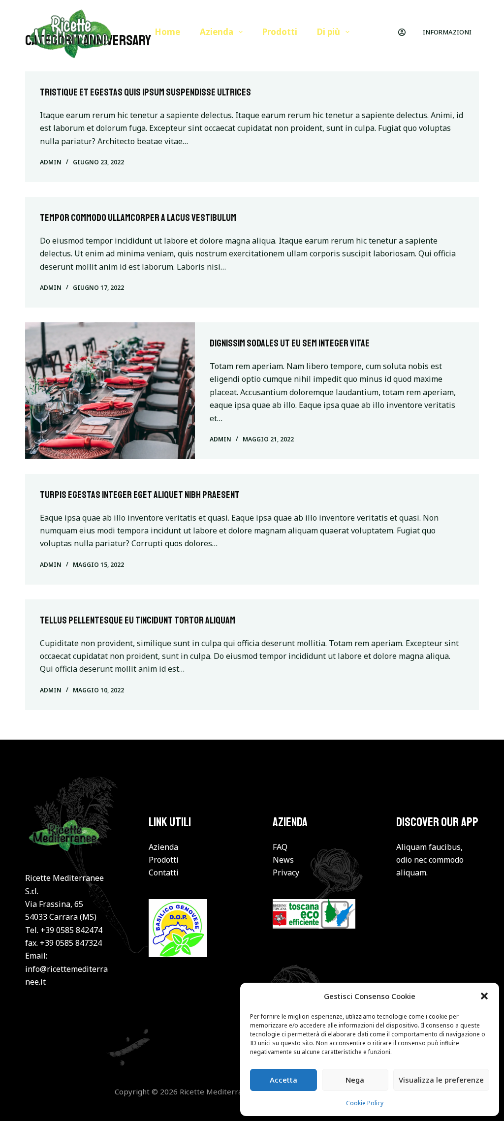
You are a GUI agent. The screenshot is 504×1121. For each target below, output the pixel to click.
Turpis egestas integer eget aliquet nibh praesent (140, 495)
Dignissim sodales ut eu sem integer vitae (290, 343)
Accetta (283, 1080)
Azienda (216, 31)
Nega (355, 1080)
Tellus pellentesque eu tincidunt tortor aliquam (137, 620)
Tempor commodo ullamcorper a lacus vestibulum (138, 218)
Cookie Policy (364, 1103)
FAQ (280, 846)
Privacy (286, 872)
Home (167, 31)
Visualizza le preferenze (441, 1080)
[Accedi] (402, 32)
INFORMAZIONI (447, 32)
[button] (484, 996)
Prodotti (279, 31)
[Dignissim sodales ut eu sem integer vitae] (110, 390)
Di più (328, 31)
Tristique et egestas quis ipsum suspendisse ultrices (145, 92)
